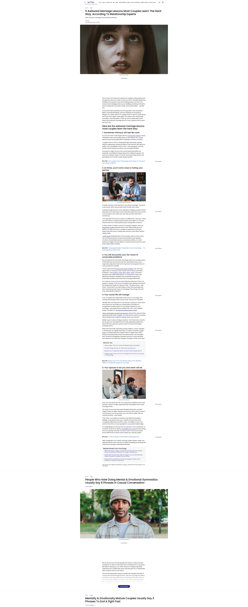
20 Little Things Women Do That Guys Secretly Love (119, 348)
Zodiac (103, 2)
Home (86, 8)
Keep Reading (124, 586)
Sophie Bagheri (89, 486)
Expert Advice (152, 2)
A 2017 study (106, 236)
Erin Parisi (134, 146)
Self (113, 2)
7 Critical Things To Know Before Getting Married (123, 437)
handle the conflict (108, 227)
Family (116, 2)
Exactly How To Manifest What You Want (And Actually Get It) (123, 351)
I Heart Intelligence (90, 605)
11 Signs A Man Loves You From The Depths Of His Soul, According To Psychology (124, 354)
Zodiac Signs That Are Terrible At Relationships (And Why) (122, 345)
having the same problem (124, 269)
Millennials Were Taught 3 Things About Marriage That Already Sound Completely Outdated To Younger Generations (123, 451)
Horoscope (109, 2)
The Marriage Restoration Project (126, 310)
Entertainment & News (124, 2)
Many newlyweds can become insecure (116, 313)
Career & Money (144, 2)
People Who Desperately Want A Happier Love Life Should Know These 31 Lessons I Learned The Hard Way (123, 455)
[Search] (159, 2)
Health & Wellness (135, 2)
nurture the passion (134, 136)
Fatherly (87, 20)
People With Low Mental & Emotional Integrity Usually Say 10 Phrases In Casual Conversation (122, 459)
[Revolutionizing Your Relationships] (91, 2)
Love (100, 2)
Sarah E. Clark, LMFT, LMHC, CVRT (123, 273)
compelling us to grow (128, 429)
